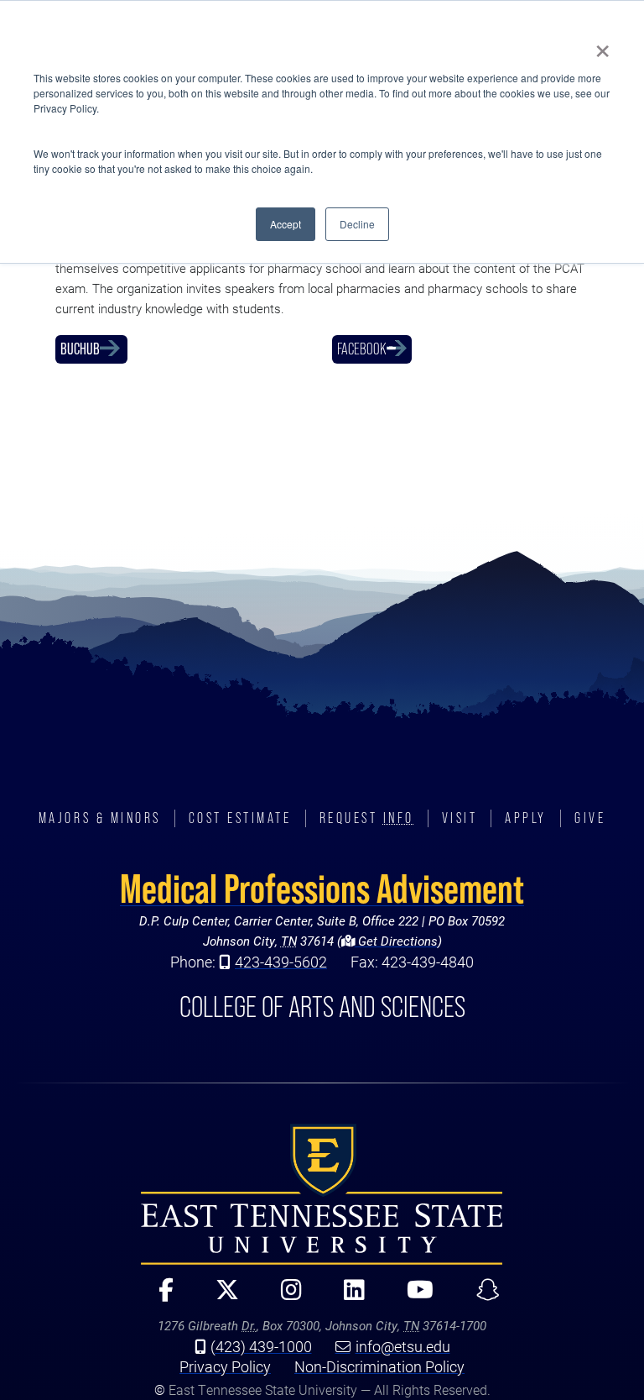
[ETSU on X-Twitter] (220, 1297)
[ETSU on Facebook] (159, 1297)
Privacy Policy (225, 1366)
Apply (526, 818)
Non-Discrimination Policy (379, 1366)
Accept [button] (285, 224)
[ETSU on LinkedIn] (347, 1297)
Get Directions (396, 941)
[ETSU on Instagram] (284, 1297)
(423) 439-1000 (261, 1346)
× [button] (602, 45)
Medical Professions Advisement (322, 888)
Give (589, 818)
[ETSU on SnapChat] (480, 1297)
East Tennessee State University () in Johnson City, (322, 1194)
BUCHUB (80, 349)
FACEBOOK (362, 349)
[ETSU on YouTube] (413, 1297)
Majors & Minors (100, 818)
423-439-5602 (281, 962)
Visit (460, 818)
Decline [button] (357, 224)
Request (366, 818)
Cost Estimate (240, 818)
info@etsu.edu (403, 1346)
